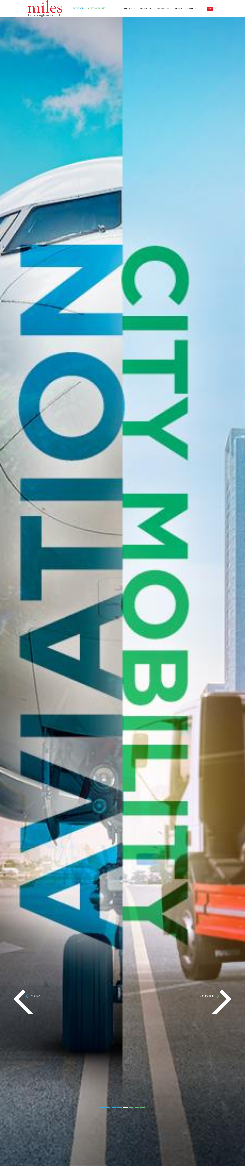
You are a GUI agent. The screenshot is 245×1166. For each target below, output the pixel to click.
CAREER (177, 9)
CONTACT (191, 9)
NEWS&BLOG (162, 9)
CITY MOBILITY (97, 8)
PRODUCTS (129, 9)
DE (215, 9)
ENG (210, 9)
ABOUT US (145, 9)
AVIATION (78, 8)
